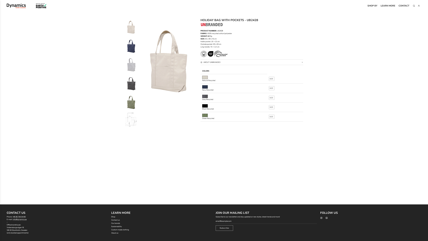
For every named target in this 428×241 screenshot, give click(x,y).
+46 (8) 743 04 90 (19, 217)
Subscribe (224, 228)
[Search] (414, 5)
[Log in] (418, 5)
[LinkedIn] (326, 217)
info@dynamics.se (20, 219)
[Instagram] (321, 217)
